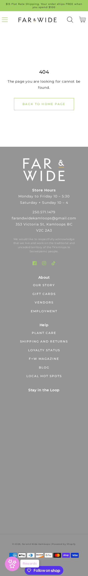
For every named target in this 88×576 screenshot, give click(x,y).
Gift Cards (44, 294)
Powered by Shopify (64, 544)
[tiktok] (53, 263)
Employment (44, 311)
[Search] (70, 20)
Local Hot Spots (44, 376)
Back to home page (44, 104)
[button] (5, 19)
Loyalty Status (44, 350)
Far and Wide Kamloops (36, 544)
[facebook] (34, 263)
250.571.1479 (44, 212)
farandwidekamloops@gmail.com (44, 218)
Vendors (44, 302)
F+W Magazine (44, 359)
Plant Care (44, 333)
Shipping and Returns (44, 341)
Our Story (44, 285)
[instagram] (44, 263)
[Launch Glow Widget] (12, 563)
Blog (44, 367)
